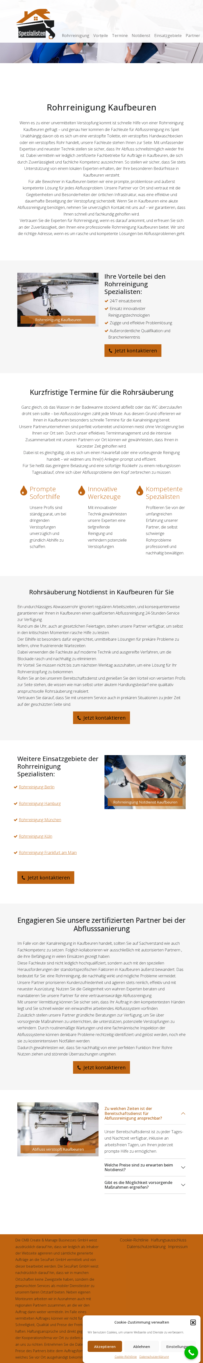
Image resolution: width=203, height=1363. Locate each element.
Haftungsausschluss (168, 1240)
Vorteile (100, 35)
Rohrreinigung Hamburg (40, 803)
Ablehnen (141, 1346)
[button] (193, 1322)
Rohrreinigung (75, 35)
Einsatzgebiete (168, 35)
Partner (193, 35)
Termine (120, 35)
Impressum (178, 1246)
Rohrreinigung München (40, 819)
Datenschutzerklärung (154, 1357)
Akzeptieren (105, 1346)
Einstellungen (178, 1346)
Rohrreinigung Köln (35, 836)
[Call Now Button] (191, 1352)
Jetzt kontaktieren (135, 350)
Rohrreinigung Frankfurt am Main (48, 852)
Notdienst (141, 35)
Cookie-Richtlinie (126, 1357)
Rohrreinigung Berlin (36, 787)
